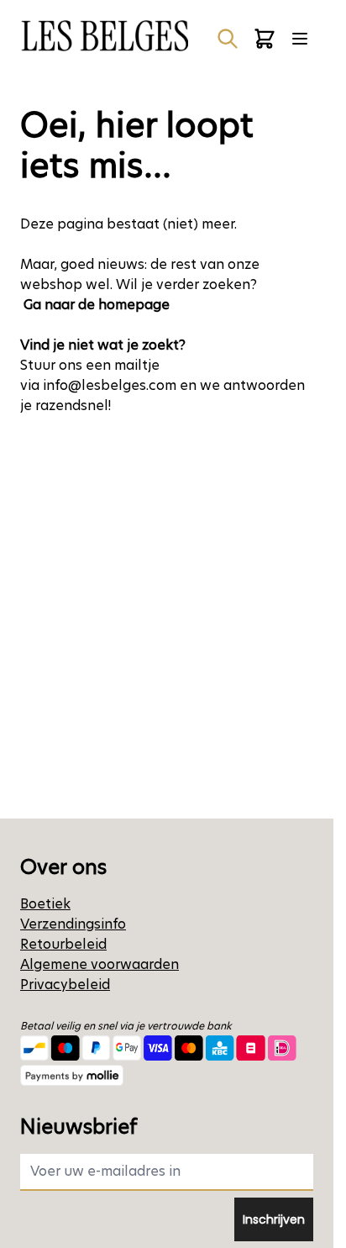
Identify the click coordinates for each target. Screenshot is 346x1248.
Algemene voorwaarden (99, 964)
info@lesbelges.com (109, 385)
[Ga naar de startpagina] (104, 35)
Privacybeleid (65, 984)
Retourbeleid (63, 944)
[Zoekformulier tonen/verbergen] (227, 39)
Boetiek (45, 904)
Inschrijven (274, 1219)
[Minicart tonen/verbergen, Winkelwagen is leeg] (264, 39)
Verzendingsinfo (73, 924)
